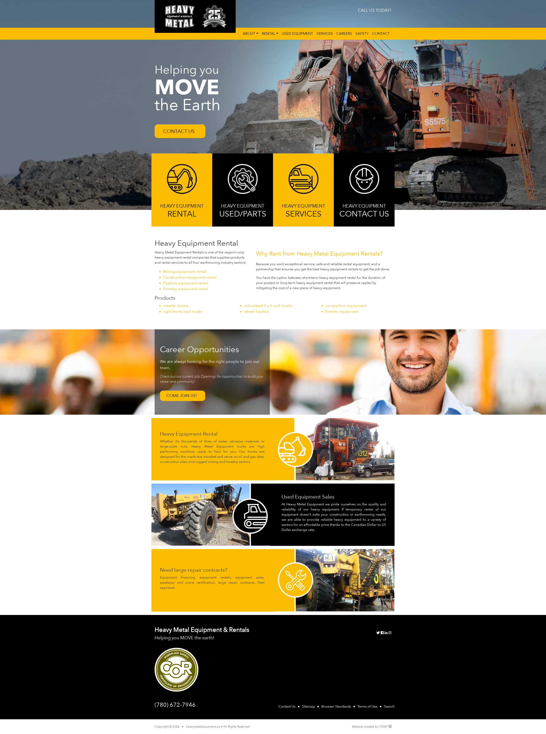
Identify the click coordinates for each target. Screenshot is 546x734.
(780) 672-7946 (367, 17)
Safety (362, 33)
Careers (344, 33)
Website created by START (370, 726)
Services (325, 33)
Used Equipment (297, 33)
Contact (381, 33)
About (249, 33)
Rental (268, 33)
